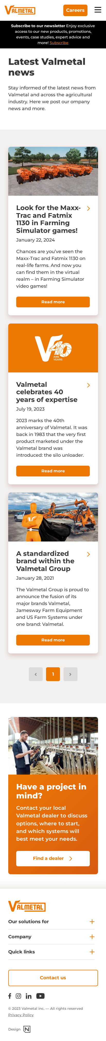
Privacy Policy (21, 1015)
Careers (75, 10)
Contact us (53, 978)
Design (14, 1029)
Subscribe (59, 42)
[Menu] (97, 10)
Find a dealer (48, 858)
